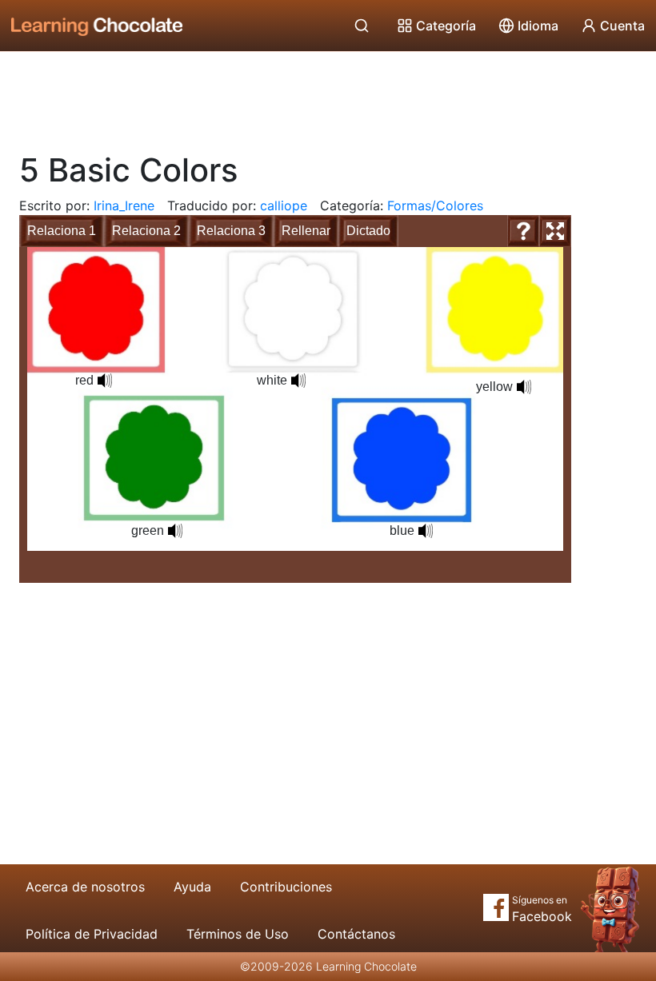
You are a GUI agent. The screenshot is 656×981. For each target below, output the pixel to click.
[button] (105, 381)
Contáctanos (356, 934)
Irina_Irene (124, 205)
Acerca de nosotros (85, 887)
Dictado (368, 230)
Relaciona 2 (146, 230)
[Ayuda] (523, 231)
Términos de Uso (237, 934)
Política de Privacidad (92, 934)
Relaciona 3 (231, 230)
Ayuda (192, 887)
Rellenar (306, 230)
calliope (283, 205)
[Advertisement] (328, 96)
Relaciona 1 (61, 230)
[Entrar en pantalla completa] (555, 231)
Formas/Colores (435, 205)
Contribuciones (286, 887)
